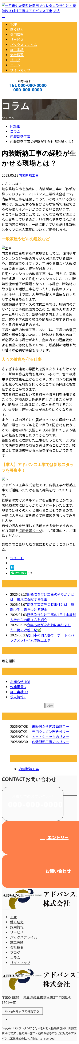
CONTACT (16, 95)
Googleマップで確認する (22, 1011)
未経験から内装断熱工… (50, 726)
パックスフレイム (23, 44)
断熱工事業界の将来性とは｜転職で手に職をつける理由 (42, 607)
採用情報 (17, 34)
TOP (13, 24)
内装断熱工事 (20, 136)
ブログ (15, 59)
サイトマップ (20, 70)
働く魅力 (17, 29)
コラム (15, 64)
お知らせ (20, 681)
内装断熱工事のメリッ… (50, 741)
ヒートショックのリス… (50, 736)
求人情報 (18, 696)
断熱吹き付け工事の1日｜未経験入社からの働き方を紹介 (43, 617)
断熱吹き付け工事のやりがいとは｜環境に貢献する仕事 (42, 597)
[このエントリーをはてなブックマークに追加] (12, 568)
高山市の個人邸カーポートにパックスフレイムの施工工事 (42, 637)
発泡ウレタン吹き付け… (50, 731)
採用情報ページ (30, 530)
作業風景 (18, 686)
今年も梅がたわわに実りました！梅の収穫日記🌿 (40, 627)
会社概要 (17, 54)
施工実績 (17, 49)
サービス (17, 39)
